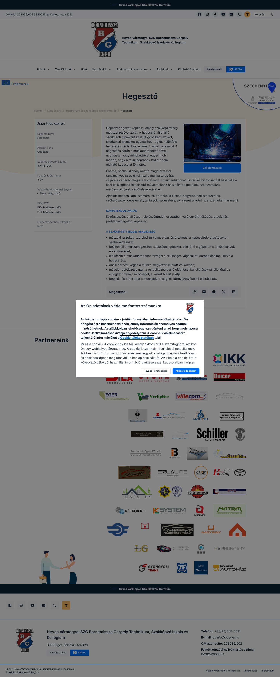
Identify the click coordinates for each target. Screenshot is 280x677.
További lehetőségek (155, 370)
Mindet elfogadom (186, 370)
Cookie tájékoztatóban (137, 337)
